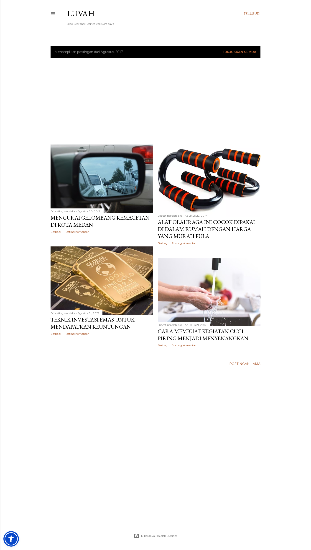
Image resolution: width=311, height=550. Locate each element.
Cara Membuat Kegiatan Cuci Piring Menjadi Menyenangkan (203, 335)
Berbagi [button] (56, 231)
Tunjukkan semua (239, 52)
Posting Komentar (76, 231)
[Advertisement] (155, 101)
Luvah (81, 13)
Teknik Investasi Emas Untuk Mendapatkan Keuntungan (93, 323)
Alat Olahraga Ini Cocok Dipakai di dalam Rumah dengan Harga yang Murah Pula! (206, 229)
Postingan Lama (244, 364)
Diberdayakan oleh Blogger (159, 535)
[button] (11, 538)
